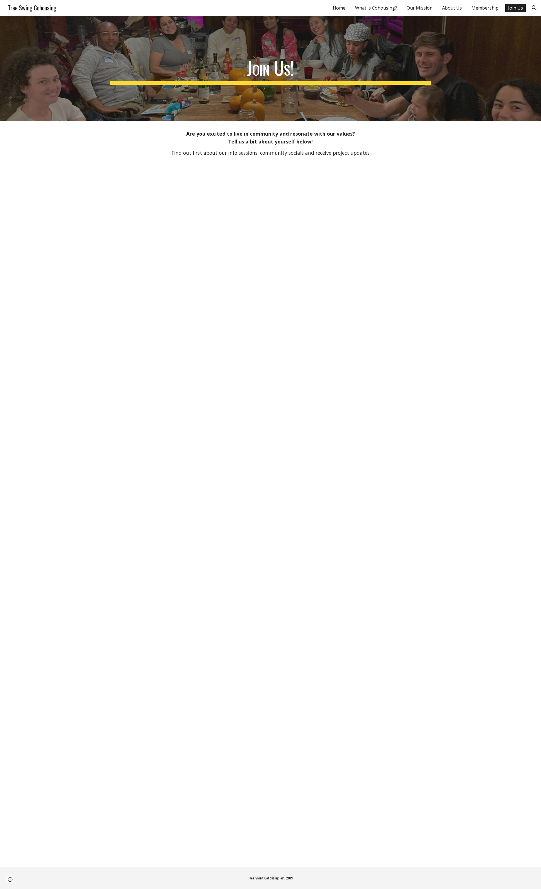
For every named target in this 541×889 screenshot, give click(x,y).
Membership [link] (484, 8)
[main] (270, 68)
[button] (534, 8)
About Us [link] (452, 8)
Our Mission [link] (420, 8)
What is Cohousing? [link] (376, 8)
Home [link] (339, 8)
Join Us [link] (515, 8)
